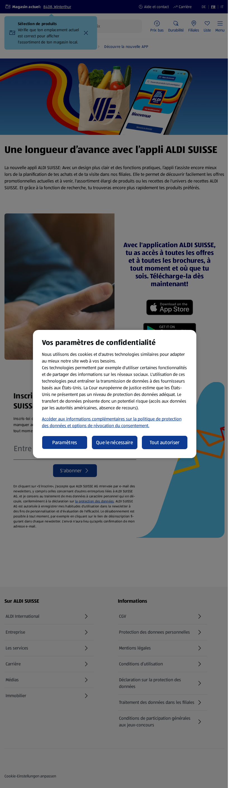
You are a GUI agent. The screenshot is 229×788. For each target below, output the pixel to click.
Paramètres (64, 442)
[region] (114, 394)
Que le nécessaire (114, 442)
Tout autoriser (165, 442)
